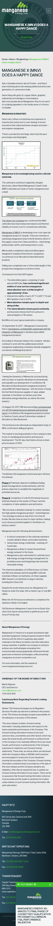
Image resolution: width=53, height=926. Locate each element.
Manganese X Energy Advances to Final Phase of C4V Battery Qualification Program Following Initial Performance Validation (34, 915)
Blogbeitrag (26, 37)
